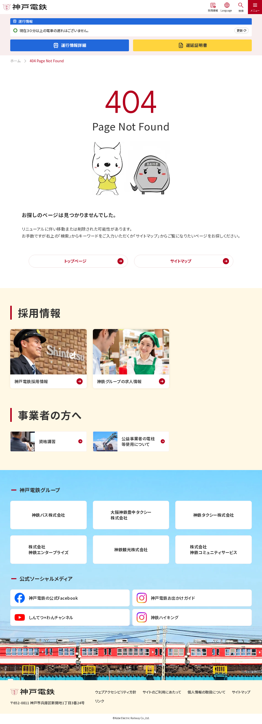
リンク (99, 701)
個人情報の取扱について (207, 692)
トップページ (75, 261)
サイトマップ (180, 261)
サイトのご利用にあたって (162, 692)
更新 (240, 30)
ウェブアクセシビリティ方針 (115, 692)
